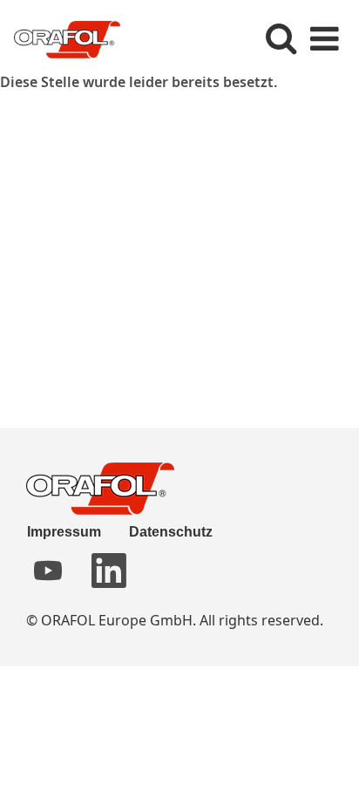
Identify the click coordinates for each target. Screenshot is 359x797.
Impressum (64, 531)
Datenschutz (171, 531)
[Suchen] (280, 37)
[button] (324, 38)
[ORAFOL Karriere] (60, 38)
